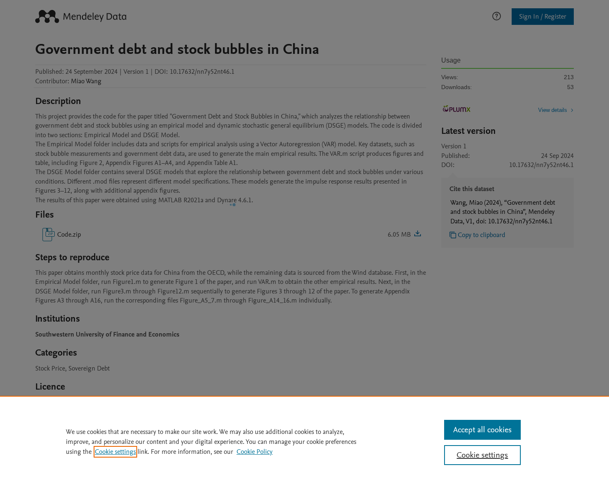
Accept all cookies (482, 429)
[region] (304, 441)
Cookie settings (115, 451)
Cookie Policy (255, 451)
